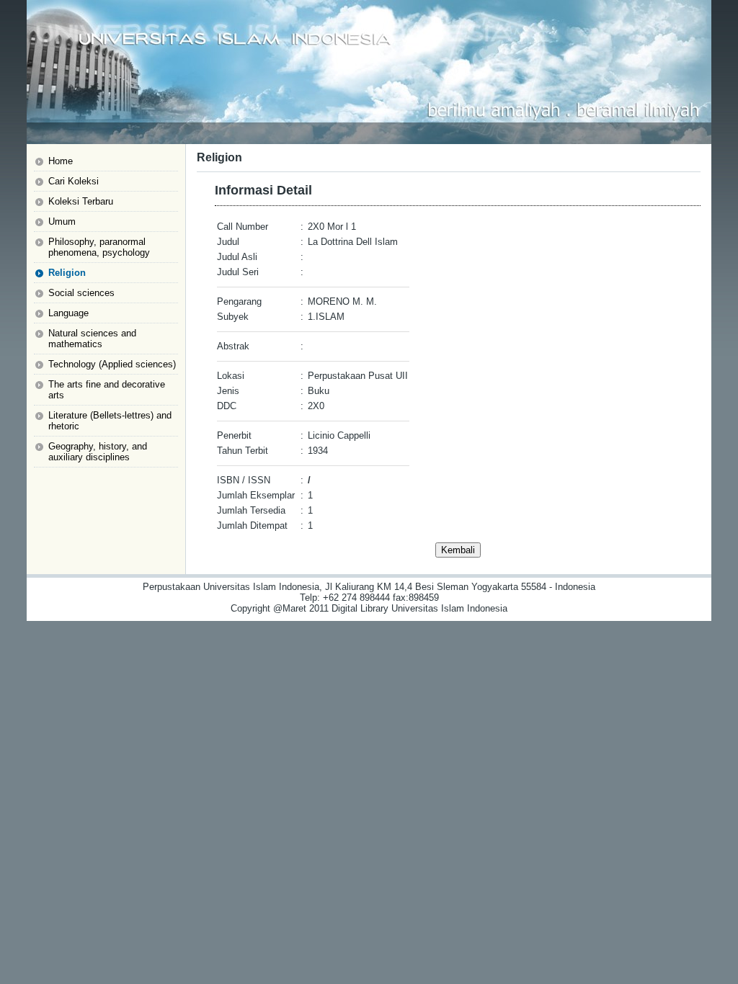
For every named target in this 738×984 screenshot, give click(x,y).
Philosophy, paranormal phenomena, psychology (99, 247)
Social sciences (81, 292)
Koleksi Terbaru (80, 201)
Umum (62, 221)
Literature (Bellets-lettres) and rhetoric (110, 420)
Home (60, 161)
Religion (67, 272)
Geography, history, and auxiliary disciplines (97, 451)
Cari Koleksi (73, 181)
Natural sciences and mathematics (92, 338)
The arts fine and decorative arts (106, 390)
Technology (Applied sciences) (112, 364)
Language (68, 313)
